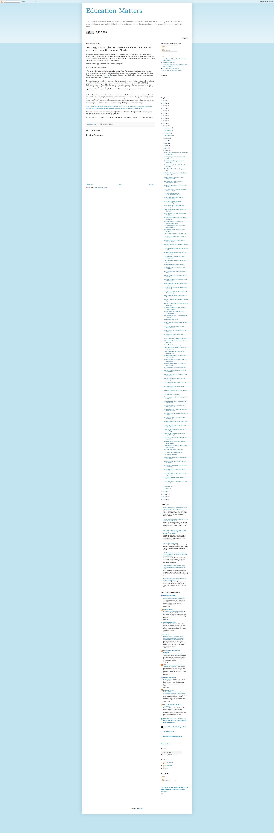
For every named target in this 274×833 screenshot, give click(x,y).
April (166, 148)
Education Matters (114, 11)
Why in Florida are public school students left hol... (173, 198)
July (166, 140)
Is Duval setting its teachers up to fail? (175, 367)
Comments (167, 50)
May (166, 145)
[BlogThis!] (106, 124)
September (168, 135)
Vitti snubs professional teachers (173, 452)
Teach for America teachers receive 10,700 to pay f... (174, 434)
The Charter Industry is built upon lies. (175, 234)
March (166, 150)
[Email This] (104, 124)
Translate (175, 755)
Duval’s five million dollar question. (174, 264)
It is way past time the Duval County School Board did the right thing (175, 519)
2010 (164, 499)
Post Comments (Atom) (100, 187)
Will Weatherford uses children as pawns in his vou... (174, 387)
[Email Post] (100, 124)
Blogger (140, 808)
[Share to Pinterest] (112, 124)
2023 (164, 103)
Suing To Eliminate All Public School (172, 624)
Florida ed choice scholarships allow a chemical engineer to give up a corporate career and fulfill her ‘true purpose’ (173, 638)
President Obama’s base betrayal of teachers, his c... (174, 418)
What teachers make (169, 62)
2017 (164, 118)
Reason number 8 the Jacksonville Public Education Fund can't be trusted (175, 508)
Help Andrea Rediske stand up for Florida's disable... (174, 177)
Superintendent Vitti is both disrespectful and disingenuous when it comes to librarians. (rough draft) (174, 532)
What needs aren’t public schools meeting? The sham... (174, 206)
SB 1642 (108, 75)
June (166, 143)
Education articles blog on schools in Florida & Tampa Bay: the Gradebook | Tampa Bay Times (174, 720)
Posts (165, 47)
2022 (164, 106)
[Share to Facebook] (110, 124)
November (168, 130)
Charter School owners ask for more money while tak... (174, 405)
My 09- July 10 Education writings (172, 70)
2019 (164, 113)
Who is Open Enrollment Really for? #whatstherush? (174, 312)
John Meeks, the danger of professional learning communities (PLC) (174, 579)
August (167, 138)
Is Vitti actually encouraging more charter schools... (174, 335)
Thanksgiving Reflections (170, 666)
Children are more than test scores (174, 665)
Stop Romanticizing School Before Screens (174, 654)
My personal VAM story (171, 319)
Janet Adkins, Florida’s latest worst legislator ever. (174, 352)
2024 (164, 101)
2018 (164, 116)
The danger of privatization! (172, 394)
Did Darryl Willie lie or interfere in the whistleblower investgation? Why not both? (174, 567)
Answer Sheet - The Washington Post (174, 727)
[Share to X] (108, 124)
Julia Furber (168, 765)
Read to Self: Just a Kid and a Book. (172, 708)
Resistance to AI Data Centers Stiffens (173, 611)
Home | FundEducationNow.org (172, 736)
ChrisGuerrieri (169, 762)
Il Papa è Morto (167, 679)
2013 (164, 492)
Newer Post (90, 184)
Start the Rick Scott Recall (170, 543)
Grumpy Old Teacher (169, 677)
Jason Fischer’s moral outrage (173, 345)
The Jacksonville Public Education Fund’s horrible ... (174, 478)
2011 (164, 497)
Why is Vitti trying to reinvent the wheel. (175, 338)
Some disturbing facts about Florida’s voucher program (175, 308)
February (167, 486)
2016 (164, 121)
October (167, 133)
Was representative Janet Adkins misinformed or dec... (173, 222)
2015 (164, 123)
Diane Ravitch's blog (169, 595)
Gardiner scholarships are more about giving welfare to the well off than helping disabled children (175, 554)
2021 (164, 108)
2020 (164, 111)
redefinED (166, 635)
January (167, 488)
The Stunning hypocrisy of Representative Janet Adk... (173, 194)
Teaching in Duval (168, 731)
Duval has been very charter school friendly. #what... (174, 241)
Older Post (151, 184)
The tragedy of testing (170, 454)
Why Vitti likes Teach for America (173, 449)
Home (121, 184)
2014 (164, 126)
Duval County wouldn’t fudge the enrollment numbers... (173, 181)
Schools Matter (168, 609)
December (168, 128)
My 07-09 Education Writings (171, 68)
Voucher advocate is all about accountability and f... (172, 202)
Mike (166, 768)
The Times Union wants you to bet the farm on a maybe (175, 189)
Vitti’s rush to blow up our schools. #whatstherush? (174, 326)
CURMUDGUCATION (169, 622)
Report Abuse (166, 744)
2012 (164, 494)
